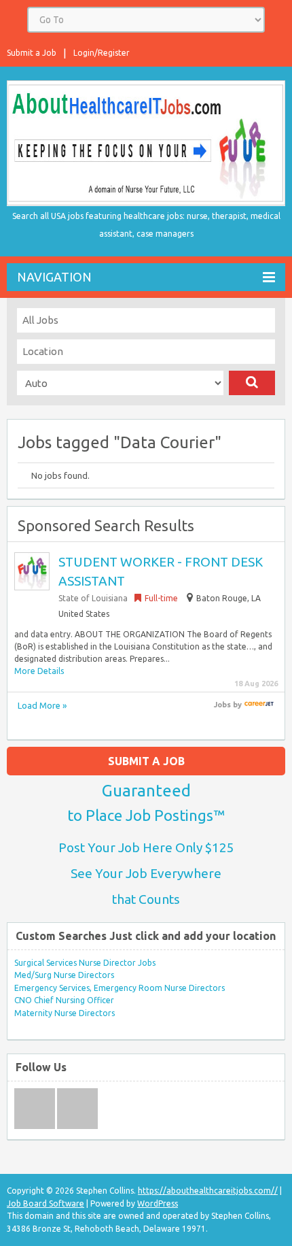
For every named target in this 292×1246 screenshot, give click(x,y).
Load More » (42, 705)
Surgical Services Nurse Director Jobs (85, 962)
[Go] (252, 383)
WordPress (157, 1203)
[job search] (259, 705)
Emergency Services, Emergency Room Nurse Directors (119, 987)
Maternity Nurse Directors (64, 1013)
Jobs (222, 705)
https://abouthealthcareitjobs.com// (208, 1190)
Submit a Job (31, 52)
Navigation (54, 277)
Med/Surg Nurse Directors (64, 975)
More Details (39, 671)
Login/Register (101, 52)
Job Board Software (45, 1203)
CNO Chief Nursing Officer (64, 1000)
